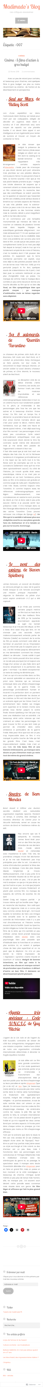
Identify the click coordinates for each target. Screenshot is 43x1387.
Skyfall (20, 851)
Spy (20, 1086)
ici (34, 514)
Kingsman (31, 1083)
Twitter (10, 1307)
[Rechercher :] (21, 1325)
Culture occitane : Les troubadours (16, 1345)
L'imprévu (6, 1362)
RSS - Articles (8, 1375)
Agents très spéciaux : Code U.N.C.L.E (24, 1017)
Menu (22, 20)
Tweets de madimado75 (12, 1312)
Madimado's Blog (21, 6)
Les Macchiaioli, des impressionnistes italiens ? (21, 1357)
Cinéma (21, 56)
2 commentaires (28, 72)
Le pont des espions (24, 567)
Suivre (8, 1291)
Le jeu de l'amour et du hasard (14, 1340)
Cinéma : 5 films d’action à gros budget (21, 62)
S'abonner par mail (16, 1272)
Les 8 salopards (23, 334)
